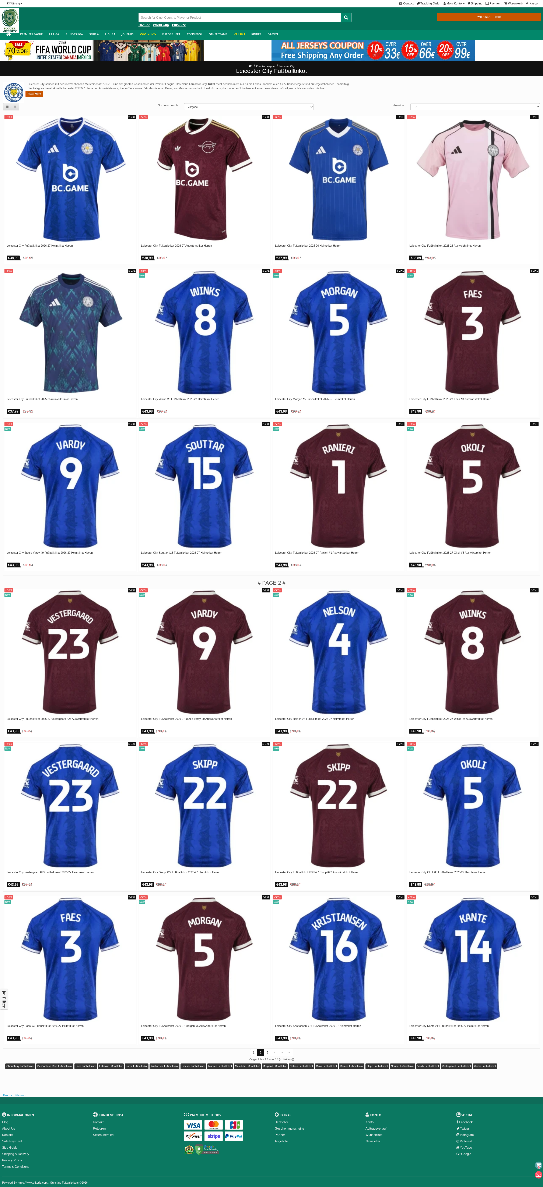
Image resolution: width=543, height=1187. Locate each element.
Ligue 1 (110, 34)
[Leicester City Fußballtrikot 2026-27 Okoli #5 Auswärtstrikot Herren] (473, 486)
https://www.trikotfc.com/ (33, 1182)
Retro (239, 34)
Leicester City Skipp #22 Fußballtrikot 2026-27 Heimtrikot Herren (180, 872)
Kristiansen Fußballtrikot (164, 1066)
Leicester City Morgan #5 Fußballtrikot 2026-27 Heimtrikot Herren (315, 399)
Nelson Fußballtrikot (301, 1066)
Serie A (94, 34)
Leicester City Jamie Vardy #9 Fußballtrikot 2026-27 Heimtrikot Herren (50, 552)
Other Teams (218, 34)
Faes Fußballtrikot (86, 1066)
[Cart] (538, 1165)
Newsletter (372, 1141)
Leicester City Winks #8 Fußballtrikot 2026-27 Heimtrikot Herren (180, 399)
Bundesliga (74, 34)
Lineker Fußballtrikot (193, 1066)
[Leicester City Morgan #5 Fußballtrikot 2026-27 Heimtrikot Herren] (338, 333)
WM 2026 (148, 34)
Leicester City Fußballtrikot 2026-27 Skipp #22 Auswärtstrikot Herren (317, 872)
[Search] (346, 17)
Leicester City (287, 66)
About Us (8, 1128)
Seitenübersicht (103, 1135)
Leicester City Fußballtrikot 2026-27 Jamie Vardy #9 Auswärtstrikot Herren (186, 718)
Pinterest (466, 1141)
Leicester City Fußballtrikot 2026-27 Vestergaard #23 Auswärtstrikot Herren (52, 718)
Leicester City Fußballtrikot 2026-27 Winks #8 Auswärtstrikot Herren (451, 718)
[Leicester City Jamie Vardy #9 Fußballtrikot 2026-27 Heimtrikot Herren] (70, 486)
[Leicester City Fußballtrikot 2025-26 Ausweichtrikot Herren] (473, 179)
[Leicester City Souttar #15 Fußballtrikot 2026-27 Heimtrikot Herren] (204, 486)
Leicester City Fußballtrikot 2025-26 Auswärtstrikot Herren (42, 399)
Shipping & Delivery (15, 1154)
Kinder (256, 34)
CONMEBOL (194, 34)
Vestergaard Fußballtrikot (456, 1066)
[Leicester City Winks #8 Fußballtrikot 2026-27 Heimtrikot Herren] (204, 333)
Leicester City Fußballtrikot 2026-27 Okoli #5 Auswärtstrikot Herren (450, 552)
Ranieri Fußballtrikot (351, 1066)
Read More (34, 93)
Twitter (464, 1128)
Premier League (31, 34)
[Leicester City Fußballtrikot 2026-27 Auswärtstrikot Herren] (204, 179)
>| (289, 1052)
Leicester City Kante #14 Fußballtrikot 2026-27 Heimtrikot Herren (449, 1025)
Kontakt (7, 1135)
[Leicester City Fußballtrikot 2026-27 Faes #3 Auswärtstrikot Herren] (473, 333)
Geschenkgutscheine (289, 1128)
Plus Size (179, 25)
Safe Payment (12, 1141)
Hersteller (281, 1122)
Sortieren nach (168, 105)
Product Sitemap (14, 1095)
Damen (273, 34)
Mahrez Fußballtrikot (220, 1066)
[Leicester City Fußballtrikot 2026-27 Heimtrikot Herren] (70, 179)
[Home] (250, 66)
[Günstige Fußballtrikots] (8, 35)
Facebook (466, 1122)
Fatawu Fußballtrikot (111, 1066)
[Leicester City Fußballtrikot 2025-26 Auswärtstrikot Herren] (70, 333)
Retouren (99, 1128)
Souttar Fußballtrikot (402, 1066)
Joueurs (127, 34)
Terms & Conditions (15, 1166)
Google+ (467, 1154)
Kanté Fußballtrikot (136, 1066)
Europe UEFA (171, 34)
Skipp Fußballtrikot (377, 1066)
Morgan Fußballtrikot (275, 1066)
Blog (5, 1122)
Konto (369, 1122)
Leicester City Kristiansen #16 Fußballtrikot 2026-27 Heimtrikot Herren (318, 1025)
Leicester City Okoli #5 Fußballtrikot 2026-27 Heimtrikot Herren (447, 872)
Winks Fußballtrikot (485, 1066)
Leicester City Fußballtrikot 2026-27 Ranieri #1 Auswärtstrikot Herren (317, 552)
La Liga (54, 34)
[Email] (538, 1175)
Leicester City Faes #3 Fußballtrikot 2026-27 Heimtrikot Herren (45, 1025)
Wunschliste (373, 1135)
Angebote (281, 1141)
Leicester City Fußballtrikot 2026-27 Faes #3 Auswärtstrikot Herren (450, 399)
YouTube (466, 1147)
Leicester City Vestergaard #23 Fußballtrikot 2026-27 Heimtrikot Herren (50, 872)
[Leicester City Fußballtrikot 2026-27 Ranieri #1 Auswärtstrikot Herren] (338, 486)
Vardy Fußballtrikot (428, 1066)
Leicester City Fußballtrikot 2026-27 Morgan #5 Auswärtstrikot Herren (183, 1025)
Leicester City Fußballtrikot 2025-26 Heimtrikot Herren (308, 245)
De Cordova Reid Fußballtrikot (54, 1066)
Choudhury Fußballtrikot (20, 1066)
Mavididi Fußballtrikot (247, 1066)
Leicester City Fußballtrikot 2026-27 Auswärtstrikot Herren (176, 245)
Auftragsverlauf (375, 1128)
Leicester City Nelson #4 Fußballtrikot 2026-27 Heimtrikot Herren (314, 718)
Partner (280, 1135)
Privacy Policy (12, 1160)
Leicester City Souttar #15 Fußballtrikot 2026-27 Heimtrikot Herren (181, 552)
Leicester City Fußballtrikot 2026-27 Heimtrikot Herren (40, 245)
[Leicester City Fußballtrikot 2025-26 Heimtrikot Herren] (338, 179)
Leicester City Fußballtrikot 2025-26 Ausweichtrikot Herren (445, 245)
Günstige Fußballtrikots (64, 1182)
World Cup (161, 25)
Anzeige (398, 105)
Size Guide (9, 1147)
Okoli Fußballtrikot (326, 1066)
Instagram (467, 1135)
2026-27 (144, 25)
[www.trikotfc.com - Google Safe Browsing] (207, 1149)
